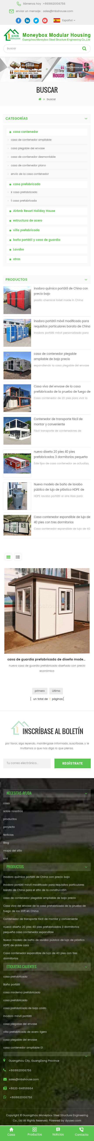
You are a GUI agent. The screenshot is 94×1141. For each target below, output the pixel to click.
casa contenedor (25, 132)
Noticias (8, 835)
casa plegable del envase (28, 148)
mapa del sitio (12, 851)
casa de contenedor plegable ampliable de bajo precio (55, 357)
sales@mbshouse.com (58, 11)
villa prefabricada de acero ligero (25, 1032)
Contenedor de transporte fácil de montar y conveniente (58, 422)
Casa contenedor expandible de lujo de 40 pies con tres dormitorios (62, 520)
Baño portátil (11, 985)
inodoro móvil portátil (17, 1016)
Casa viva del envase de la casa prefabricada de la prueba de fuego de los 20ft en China (62, 389)
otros (16, 259)
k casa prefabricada (24, 192)
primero (40, 691)
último (56, 691)
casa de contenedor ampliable (31, 140)
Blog (6, 843)
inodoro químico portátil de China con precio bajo (61, 291)
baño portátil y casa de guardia (36, 240)
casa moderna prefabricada (21, 992)
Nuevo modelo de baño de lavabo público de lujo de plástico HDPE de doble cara (59, 487)
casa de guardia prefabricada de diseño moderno (48, 659)
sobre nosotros (13, 811)
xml (5, 859)
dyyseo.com (73, 1121)
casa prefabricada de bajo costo (24, 1008)
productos (10, 819)
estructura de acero (27, 220)
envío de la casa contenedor (30, 174)
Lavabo (18, 249)
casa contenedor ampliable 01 (23, 1048)
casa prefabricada (26, 184)
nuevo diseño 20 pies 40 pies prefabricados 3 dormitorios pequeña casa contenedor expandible (61, 455)
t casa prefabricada (24, 201)
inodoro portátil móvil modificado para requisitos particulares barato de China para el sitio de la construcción (62, 324)
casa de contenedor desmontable (33, 157)
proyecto (9, 827)
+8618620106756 (54, 4)
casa (6, 803)
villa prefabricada (26, 230)
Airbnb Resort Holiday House (34, 211)
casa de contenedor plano (28, 165)
